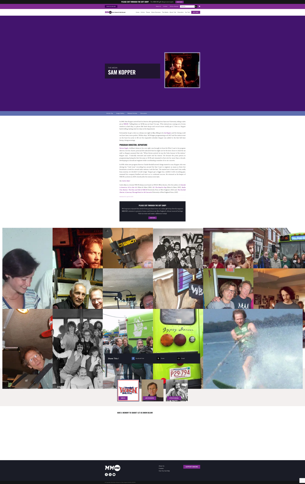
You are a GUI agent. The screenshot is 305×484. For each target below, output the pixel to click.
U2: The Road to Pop (159, 187)
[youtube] (113, 474)
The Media (112, 68)
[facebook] (106, 474)
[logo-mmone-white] (112, 465)
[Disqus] (152, 435)
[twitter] (110, 474)
